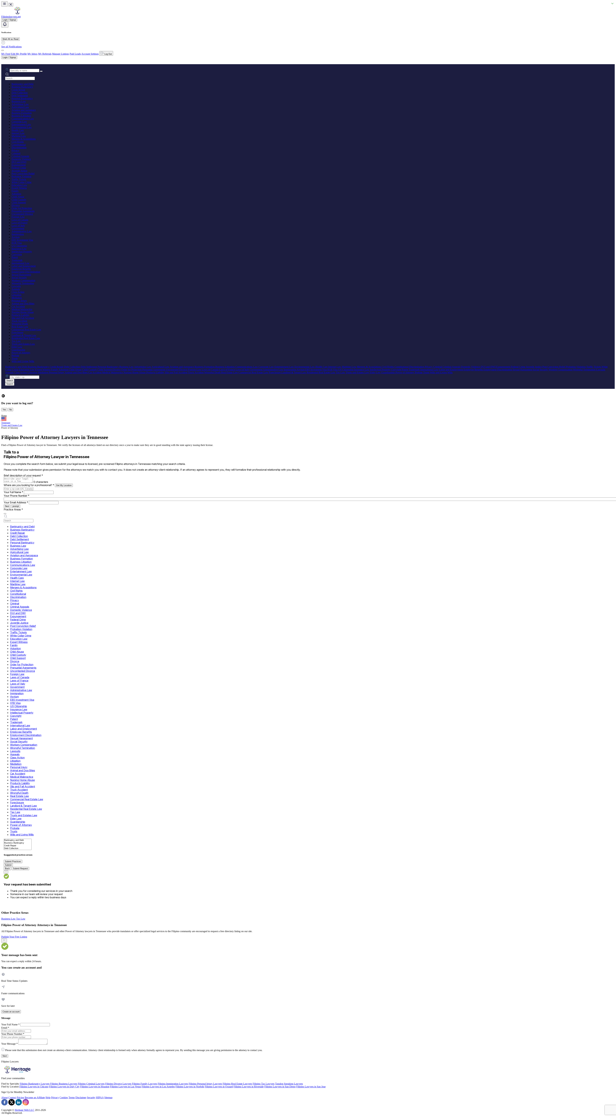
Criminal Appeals (20, 156)
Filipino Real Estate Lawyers (237, 1083)
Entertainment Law (21, 124)
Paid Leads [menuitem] (75, 53)
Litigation (16, 294)
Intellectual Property (22, 251)
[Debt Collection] (17, 848)
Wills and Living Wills (23, 361)
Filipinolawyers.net (11, 16)
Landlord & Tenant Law (24, 335)
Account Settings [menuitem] (90, 53)
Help (48, 1097)
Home (4, 415)
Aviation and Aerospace (24, 110)
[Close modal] (4, 940)
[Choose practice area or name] (41, 71)
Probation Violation (21, 176)
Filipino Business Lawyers (63, 1083)
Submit (8, 865)
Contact (12, 1097)
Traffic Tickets (19, 179)
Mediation (17, 297)
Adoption (16, 193)
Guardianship (18, 349)
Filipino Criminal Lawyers (91, 1083)
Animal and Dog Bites (23, 303)
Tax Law (16, 341)
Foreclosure (17, 332)
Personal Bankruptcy (22, 98)
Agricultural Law (20, 107)
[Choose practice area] (5, 513)
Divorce (16, 205)
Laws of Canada (20, 219)
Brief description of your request (23, 475)
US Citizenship (19, 245)
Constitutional (19, 144)
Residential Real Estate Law (26, 338)
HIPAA (100, 1097)
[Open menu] (4, 4)
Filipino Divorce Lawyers (118, 1083)
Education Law (19, 185)
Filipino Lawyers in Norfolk (189, 1086)
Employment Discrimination (26, 271)
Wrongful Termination (23, 283)
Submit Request (20, 868)
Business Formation (22, 113)
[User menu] (2, 50)
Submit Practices (13, 861)
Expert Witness (19, 188)
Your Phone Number (16, 495)
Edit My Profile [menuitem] (19, 53)
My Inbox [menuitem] (32, 53)
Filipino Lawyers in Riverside (249, 1086)
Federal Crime (19, 167)
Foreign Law (18, 217)
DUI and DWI (19, 162)
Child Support (19, 202)
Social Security (19, 277)
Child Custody (19, 199)
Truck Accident (19, 320)
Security (91, 1097)
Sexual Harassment (21, 274)
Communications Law (23, 118)
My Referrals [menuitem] (44, 53)
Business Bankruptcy (22, 87)
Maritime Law (19, 136)
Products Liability (21, 315)
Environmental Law (22, 127)
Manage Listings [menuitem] (60, 53)
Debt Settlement (20, 95)
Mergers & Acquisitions (24, 139)
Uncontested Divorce (22, 214)
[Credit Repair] (17, 845)
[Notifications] (4, 24)
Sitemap (108, 1097)
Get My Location (64, 485)
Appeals (16, 289)
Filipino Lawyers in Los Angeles (158, 1086)
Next (7, 506)
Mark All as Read (10, 39)
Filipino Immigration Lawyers (173, 1083)
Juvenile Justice (19, 170)
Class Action (18, 292)
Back (7, 868)
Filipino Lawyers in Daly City (64, 1086)
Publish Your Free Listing (14, 936)
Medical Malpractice (22, 309)
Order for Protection (22, 208)
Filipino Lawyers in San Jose (311, 1086)
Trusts (15, 358)
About (4, 1097)
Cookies (64, 1097)
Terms (71, 1097)
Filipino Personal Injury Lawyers (205, 1083)
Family (15, 191)
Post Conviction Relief (23, 173)
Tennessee (5, 423)
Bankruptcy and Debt (22, 84)
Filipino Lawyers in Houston (94, 1086)
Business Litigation (21, 115)
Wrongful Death (20, 323)
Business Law (19, 101)
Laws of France (19, 222)
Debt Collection (20, 92)
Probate (15, 355)
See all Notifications (11, 46)
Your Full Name (13, 492)
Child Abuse (18, 196)
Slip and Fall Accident (23, 318)
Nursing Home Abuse (23, 312)
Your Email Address (16, 502)
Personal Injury (19, 300)
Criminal (16, 153)
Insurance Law (19, 248)
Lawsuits (16, 286)
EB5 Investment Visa (22, 240)
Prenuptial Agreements (23, 211)
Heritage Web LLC (24, 1110)
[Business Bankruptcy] (17, 843)
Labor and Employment (24, 266)
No (10, 409)
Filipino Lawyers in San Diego (280, 1086)
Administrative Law (22, 231)
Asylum (16, 237)
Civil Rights (18, 141)
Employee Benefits (21, 268)
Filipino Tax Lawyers (263, 1083)
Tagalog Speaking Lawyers (289, 1083)
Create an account (11, 1011)
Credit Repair (18, 89)
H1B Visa (17, 243)
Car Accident (18, 306)
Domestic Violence (21, 159)
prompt (16, 506)
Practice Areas (13, 509)
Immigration (18, 234)
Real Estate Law (20, 326)
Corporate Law (19, 121)
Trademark (17, 260)
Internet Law (18, 133)
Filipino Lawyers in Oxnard (219, 1086)
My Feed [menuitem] (5, 53)
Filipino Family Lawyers (144, 1083)
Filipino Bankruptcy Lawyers (35, 1083)
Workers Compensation (23, 280)
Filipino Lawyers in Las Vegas (125, 1086)
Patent (15, 257)
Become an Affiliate (35, 1097)
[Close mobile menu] (10, 5)
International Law (21, 263)
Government (18, 228)
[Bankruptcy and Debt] (17, 840)
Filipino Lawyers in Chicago (33, 1086)
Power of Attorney (21, 352)
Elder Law (17, 346)
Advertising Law (20, 104)
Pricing (20, 1097)
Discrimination (19, 147)
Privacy (15, 150)
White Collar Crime (21, 182)
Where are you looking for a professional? (29, 485)
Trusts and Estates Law (23, 344)
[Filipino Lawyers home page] (17, 13)
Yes (4, 409)
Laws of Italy (18, 225)
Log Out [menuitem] (108, 54)
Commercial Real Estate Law (26, 329)
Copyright (17, 254)
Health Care (18, 130)
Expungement (19, 165)
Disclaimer (80, 1097)
